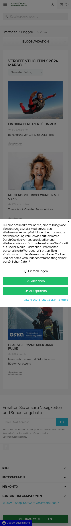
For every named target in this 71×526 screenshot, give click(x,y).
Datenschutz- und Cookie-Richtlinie (45, 299)
